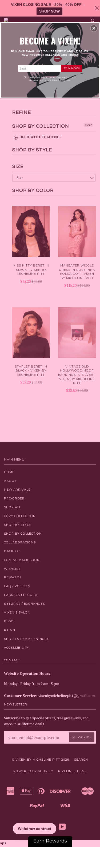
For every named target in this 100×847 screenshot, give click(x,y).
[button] (94, 28)
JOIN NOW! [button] (71, 68)
